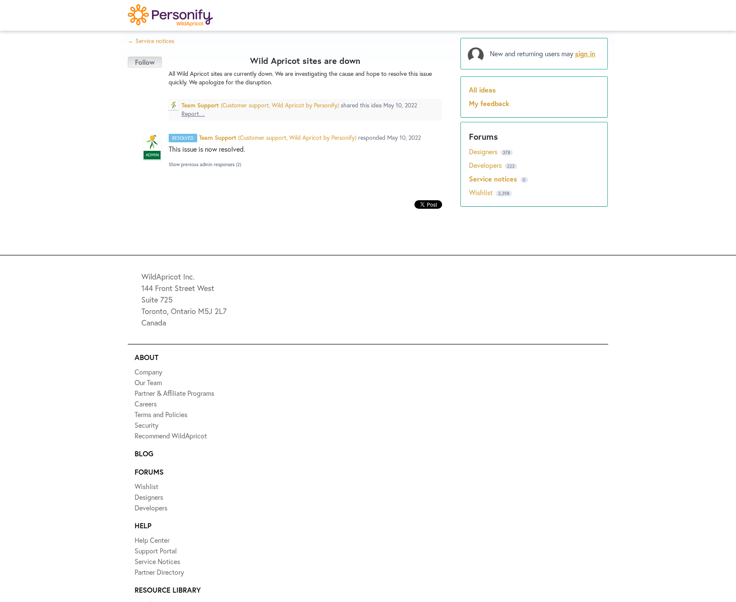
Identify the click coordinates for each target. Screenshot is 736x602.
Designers (484, 151)
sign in (585, 53)
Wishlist (481, 192)
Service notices (494, 178)
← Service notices (151, 41)
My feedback (489, 103)
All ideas (482, 89)
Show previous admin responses (205, 164)
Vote (145, 62)
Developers (486, 165)
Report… (193, 113)
